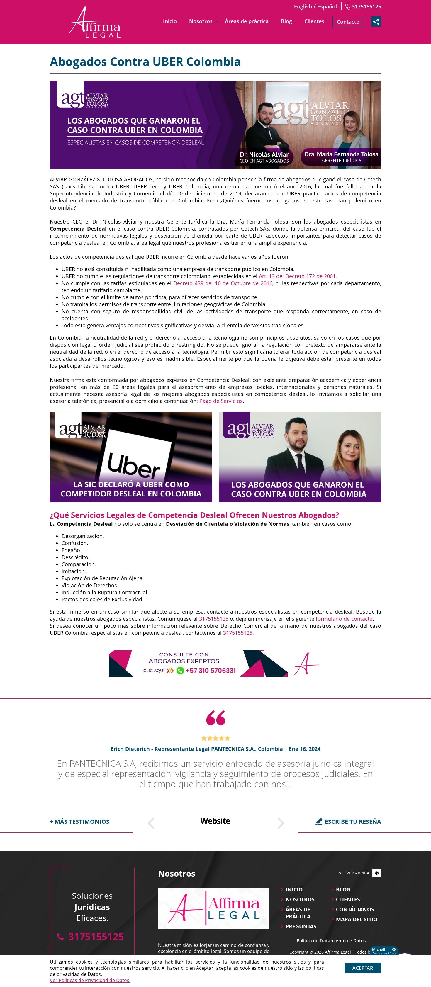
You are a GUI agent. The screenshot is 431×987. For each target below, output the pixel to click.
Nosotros (201, 21)
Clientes (314, 21)
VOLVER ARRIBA (354, 873)
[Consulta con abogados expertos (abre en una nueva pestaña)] (215, 663)
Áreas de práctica (247, 21)
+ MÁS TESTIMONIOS (79, 822)
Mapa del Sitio (356, 919)
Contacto (348, 21)
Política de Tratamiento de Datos (331, 940)
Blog (286, 21)
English (303, 6)
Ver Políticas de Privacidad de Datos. (90, 980)
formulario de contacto (344, 618)
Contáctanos (355, 909)
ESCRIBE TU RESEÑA (353, 822)
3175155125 (366, 6)
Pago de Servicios (221, 400)
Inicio (170, 21)
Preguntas (301, 926)
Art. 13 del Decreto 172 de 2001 (297, 276)
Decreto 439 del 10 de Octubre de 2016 (222, 283)
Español (327, 6)
